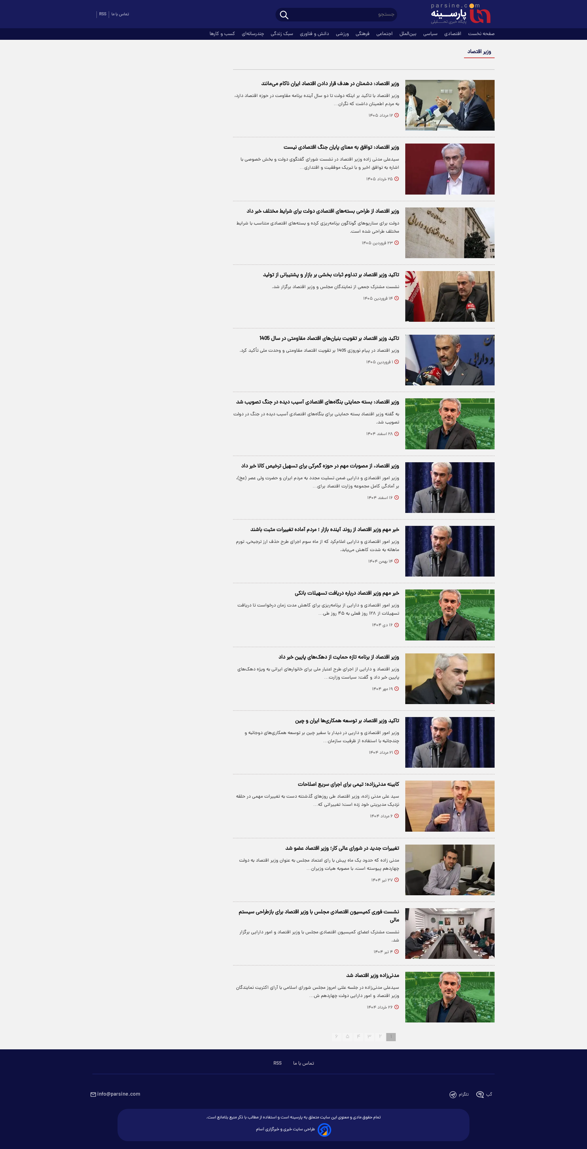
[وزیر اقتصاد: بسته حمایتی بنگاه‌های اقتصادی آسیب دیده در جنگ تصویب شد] (450, 423)
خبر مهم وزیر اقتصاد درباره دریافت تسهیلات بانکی (347, 593)
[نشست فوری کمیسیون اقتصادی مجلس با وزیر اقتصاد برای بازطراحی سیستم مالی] (450, 933)
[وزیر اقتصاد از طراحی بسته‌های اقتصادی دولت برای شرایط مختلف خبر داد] (450, 232)
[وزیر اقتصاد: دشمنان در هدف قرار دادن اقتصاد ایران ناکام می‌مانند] (450, 105)
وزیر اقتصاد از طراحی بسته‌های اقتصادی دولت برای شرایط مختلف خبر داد (323, 211)
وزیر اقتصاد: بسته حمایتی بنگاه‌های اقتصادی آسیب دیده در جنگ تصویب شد (317, 402)
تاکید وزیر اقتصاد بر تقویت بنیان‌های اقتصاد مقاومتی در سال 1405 (329, 339)
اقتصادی (453, 34)
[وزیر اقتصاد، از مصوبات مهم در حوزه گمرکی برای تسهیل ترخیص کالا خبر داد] (450, 487)
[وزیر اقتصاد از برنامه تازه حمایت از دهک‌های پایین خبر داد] (450, 678)
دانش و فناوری (315, 34)
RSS (102, 14)
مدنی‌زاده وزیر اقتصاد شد (372, 976)
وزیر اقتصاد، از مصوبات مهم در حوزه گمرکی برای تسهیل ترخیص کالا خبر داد (320, 466)
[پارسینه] (457, 14)
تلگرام (464, 1095)
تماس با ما (120, 14)
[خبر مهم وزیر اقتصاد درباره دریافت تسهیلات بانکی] (450, 614)
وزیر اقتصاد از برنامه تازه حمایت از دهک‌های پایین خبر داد (339, 657)
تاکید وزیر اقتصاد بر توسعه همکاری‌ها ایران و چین (347, 721)
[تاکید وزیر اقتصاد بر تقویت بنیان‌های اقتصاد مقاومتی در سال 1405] (450, 360)
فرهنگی (363, 34)
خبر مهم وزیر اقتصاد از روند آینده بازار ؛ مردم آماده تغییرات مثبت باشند (324, 530)
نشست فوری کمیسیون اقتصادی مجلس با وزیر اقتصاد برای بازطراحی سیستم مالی (319, 916)
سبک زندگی (283, 34)
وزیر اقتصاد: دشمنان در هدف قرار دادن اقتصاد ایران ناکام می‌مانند (330, 84)
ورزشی (343, 34)
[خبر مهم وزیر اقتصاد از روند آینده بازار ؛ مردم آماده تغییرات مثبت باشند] (450, 551)
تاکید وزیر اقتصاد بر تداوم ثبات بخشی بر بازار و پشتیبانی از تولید (331, 275)
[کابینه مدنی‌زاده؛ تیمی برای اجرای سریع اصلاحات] (450, 806)
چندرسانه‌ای (253, 34)
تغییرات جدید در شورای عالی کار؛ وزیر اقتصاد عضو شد (342, 849)
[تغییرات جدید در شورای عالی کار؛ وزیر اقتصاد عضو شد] (450, 870)
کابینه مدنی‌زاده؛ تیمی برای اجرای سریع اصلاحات (348, 785)
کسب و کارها (223, 34)
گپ (489, 1095)
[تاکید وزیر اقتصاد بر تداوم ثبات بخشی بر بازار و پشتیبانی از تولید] (450, 296)
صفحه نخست (481, 34)
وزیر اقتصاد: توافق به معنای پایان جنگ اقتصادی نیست (341, 148)
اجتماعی (385, 34)
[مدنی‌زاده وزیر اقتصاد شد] (450, 997)
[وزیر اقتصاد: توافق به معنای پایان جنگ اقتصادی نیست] (450, 169)
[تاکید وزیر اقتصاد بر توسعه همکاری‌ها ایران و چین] (450, 742)
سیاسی (431, 34)
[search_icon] (284, 15)
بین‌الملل (408, 34)
